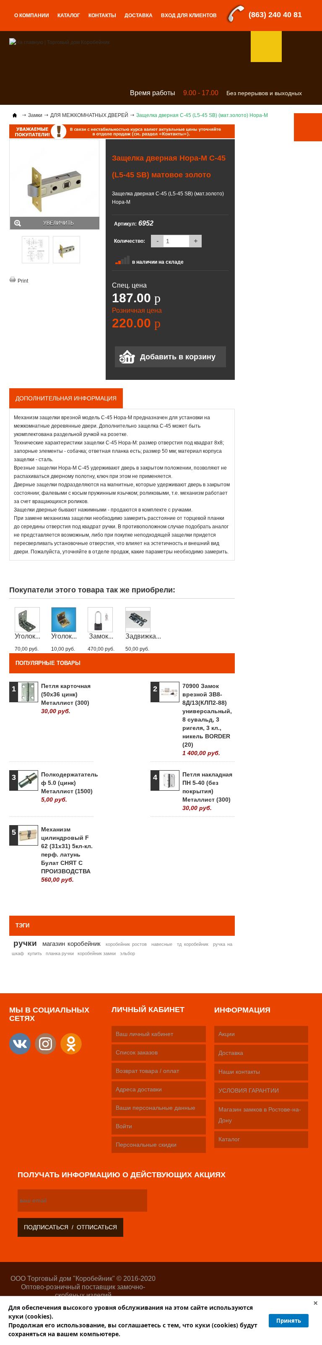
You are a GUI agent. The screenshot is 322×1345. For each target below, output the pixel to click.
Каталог (68, 15)
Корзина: (297, 46)
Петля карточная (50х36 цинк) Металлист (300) (66, 698)
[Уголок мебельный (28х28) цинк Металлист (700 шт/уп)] (64, 619)
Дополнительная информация (66, 398)
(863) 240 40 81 (275, 14)
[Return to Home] (14, 115)
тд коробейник (192, 944)
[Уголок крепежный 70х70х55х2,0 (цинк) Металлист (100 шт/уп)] (27, 619)
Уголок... (27, 636)
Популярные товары (48, 663)
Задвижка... (143, 636)
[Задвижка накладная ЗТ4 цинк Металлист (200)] (143, 619)
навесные (161, 944)
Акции (226, 1034)
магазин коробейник (71, 943)
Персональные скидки (146, 1144)
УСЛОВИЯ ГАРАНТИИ (248, 1090)
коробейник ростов (126, 944)
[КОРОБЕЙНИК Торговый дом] (59, 42)
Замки (35, 115)
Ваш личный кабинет (144, 1034)
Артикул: (125, 224)
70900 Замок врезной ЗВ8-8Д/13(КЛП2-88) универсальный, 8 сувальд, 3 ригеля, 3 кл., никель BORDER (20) (207, 719)
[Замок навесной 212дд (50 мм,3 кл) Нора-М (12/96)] (101, 619)
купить (35, 953)
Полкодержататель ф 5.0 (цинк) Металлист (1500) (67, 787)
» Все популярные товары (194, 899)
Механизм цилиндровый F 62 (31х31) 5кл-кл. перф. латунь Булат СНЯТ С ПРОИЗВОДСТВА (67, 854)
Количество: (129, 241)
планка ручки (60, 953)
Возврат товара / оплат (147, 1070)
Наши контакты (239, 1071)
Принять (288, 1320)
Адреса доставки (139, 1089)
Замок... (101, 636)
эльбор (127, 953)
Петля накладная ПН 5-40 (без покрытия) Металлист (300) (207, 791)
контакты (102, 15)
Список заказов (137, 1052)
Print (23, 281)
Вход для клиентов (189, 15)
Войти (124, 1126)
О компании (31, 15)
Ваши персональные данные (155, 1107)
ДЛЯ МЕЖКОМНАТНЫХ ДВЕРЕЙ (89, 115)
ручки (25, 943)
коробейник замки (97, 953)
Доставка (139, 15)
